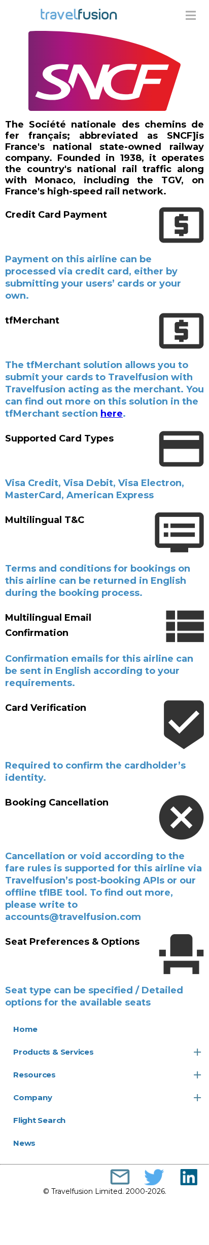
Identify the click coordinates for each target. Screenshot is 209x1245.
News (24, 1143)
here (111, 413)
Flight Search (39, 1120)
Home (25, 1029)
